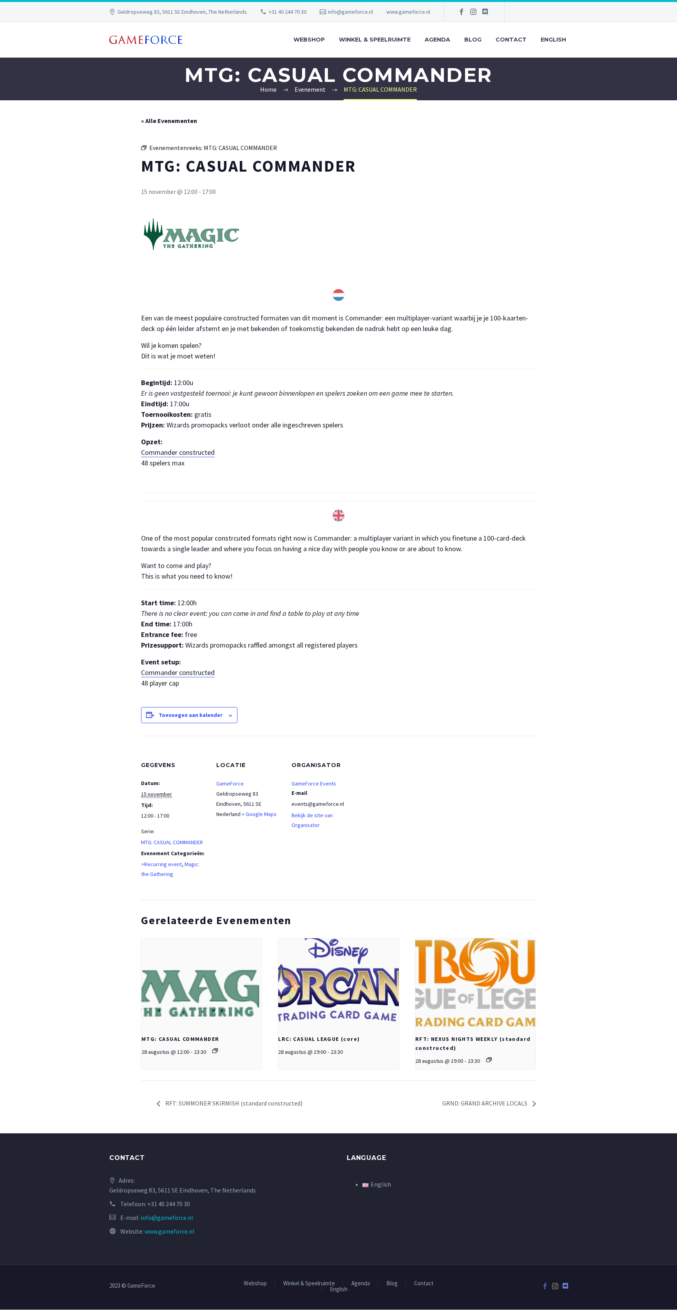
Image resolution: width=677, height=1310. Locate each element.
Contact (511, 39)
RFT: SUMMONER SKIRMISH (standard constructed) (233, 1103)
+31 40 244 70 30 (287, 11)
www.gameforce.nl (408, 11)
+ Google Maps (259, 814)
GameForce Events (313, 783)
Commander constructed (178, 452)
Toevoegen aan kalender (191, 714)
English (553, 39)
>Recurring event (161, 864)
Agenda (437, 39)
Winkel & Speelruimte (375, 39)
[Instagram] (473, 12)
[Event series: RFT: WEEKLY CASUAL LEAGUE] (489, 1059)
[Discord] (485, 12)
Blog (473, 39)
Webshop (309, 39)
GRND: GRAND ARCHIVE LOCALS (485, 1103)
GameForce (230, 783)
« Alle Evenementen (169, 121)
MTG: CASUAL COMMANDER (172, 842)
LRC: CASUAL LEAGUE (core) (319, 1038)
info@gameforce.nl (350, 11)
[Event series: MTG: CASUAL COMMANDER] (215, 1050)
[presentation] (201, 983)
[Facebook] (461, 12)
